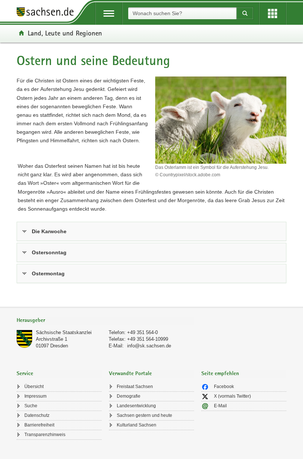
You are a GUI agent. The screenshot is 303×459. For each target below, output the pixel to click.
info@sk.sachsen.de (149, 345)
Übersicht (34, 386)
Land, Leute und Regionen (65, 32)
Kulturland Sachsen (136, 425)
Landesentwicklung (136, 405)
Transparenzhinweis (44, 434)
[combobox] (182, 13)
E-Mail (220, 405)
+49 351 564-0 (142, 332)
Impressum (35, 396)
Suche (30, 405)
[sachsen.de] (47, 13)
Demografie (128, 396)
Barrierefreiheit (39, 425)
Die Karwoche (49, 231)
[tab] (105, 321)
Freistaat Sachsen (135, 386)
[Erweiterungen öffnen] (272, 13)
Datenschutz (37, 415)
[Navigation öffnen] (109, 13)
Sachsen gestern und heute (144, 415)
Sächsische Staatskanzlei (64, 332)
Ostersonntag (49, 252)
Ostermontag (48, 273)
